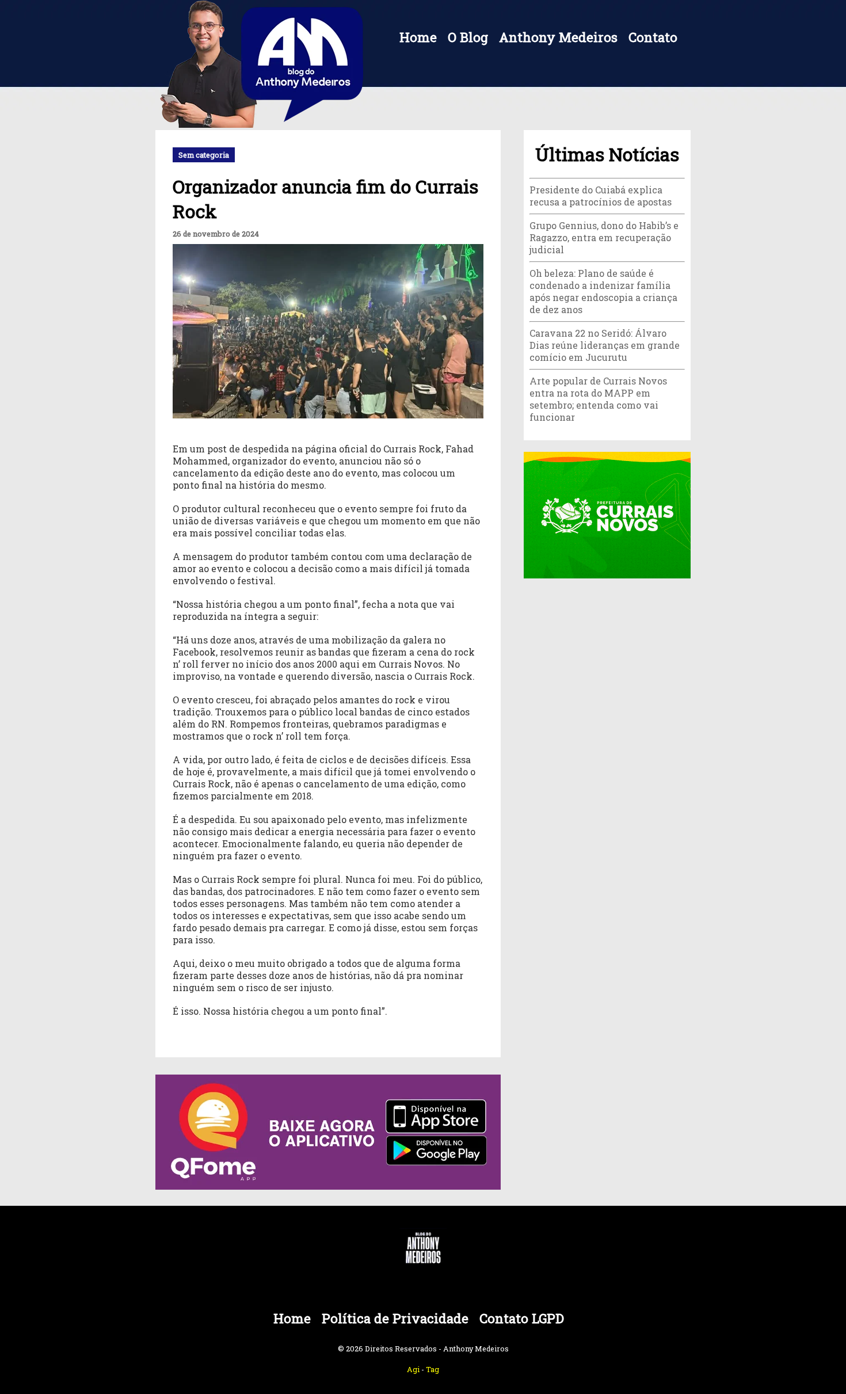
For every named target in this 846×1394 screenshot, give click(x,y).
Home (418, 37)
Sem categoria (203, 154)
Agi (413, 1369)
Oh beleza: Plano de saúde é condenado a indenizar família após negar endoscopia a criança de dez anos (603, 291)
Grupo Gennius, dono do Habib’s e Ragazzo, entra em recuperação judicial (604, 237)
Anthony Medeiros (558, 37)
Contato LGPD (521, 1318)
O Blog (468, 37)
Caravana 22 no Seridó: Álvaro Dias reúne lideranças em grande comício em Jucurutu (604, 345)
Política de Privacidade (395, 1318)
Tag (432, 1369)
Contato (652, 37)
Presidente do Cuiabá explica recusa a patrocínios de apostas (600, 196)
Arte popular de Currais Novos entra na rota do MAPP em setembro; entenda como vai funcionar (598, 399)
